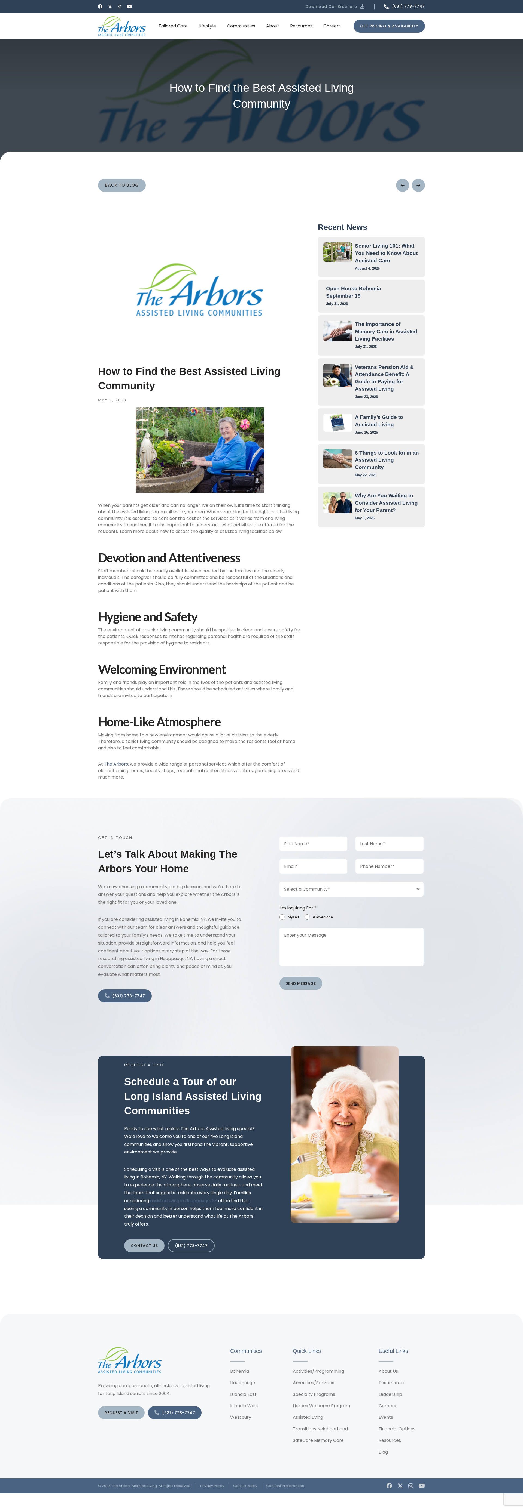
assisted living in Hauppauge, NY (183, 1201)
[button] (335, 6)
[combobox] (351, 889)
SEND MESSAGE (301, 983)
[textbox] (346, 889)
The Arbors (116, 764)
